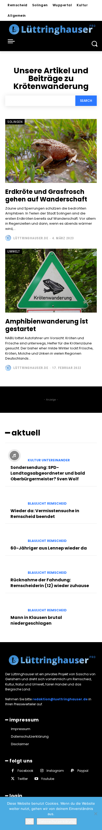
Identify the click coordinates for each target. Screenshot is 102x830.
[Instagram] (41, 770)
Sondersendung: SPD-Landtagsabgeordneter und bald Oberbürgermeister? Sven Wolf (47, 473)
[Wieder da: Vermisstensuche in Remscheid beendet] (14, 499)
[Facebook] (12, 770)
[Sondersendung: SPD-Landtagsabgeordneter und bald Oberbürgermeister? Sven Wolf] (14, 455)
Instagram (55, 770)
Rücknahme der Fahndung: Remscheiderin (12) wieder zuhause (49, 583)
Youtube (47, 779)
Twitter (23, 779)
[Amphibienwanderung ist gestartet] (51, 281)
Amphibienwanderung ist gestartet (46, 325)
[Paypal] (72, 770)
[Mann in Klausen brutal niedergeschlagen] (14, 605)
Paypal (82, 770)
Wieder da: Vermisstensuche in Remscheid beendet (44, 514)
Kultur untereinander (49, 460)
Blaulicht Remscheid (47, 503)
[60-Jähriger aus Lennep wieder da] (14, 536)
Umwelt (13, 251)
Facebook (25, 770)
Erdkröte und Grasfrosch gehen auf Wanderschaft (46, 195)
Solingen (14, 122)
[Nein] (95, 813)
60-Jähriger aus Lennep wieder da (48, 548)
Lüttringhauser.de (30, 238)
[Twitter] (12, 778)
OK (29, 821)
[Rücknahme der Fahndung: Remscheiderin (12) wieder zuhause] (14, 568)
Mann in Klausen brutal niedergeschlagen (36, 620)
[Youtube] (36, 778)
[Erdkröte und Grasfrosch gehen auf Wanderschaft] (51, 151)
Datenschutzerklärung (57, 821)
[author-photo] (8, 238)
